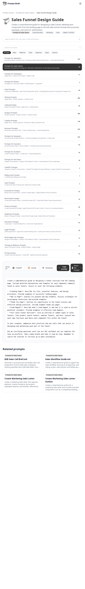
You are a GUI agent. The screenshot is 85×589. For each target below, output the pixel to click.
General (54, 53)
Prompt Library (8, 13)
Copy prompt (64, 268)
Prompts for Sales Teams (25, 13)
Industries (39, 53)
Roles (14, 53)
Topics (47, 53)
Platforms (22, 53)
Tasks (30, 53)
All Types (7, 53)
